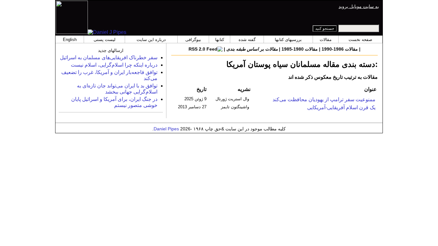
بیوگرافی (193, 39)
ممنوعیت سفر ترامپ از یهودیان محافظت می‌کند (324, 99)
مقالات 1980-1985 (300, 49)
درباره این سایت (151, 39)
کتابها (219, 39)
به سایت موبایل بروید (359, 6)
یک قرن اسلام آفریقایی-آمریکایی (341, 107)
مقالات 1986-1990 (340, 49)
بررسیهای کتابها (288, 39)
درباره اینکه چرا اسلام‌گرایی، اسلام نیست (114, 65)
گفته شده (247, 39)
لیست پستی (104, 39)
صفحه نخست (360, 39)
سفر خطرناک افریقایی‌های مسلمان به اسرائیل (108, 57)
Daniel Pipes (166, 128)
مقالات (326, 39)
